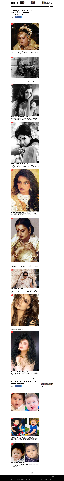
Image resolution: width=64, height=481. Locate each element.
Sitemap (43, 476)
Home (12, 6)
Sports (20, 6)
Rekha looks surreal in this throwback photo (18, 78)
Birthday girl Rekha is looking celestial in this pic (19, 212)
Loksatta (30, 476)
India (14, 6)
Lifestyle (31, 6)
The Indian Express (18, 476)
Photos (47, 6)
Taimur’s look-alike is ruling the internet (18, 462)
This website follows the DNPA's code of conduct (17, 477)
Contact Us (45, 479)
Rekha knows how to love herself (17, 288)
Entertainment (24, 6)
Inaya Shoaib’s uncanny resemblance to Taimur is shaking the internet (23, 437)
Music (34, 6)
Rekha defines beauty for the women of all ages (19, 163)
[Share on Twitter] (21, 17)
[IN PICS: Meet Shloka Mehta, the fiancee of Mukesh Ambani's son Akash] (47, 384)
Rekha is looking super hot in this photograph (19, 326)
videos (44, 6)
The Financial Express (25, 476)
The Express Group (13, 476)
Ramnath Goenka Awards (38, 476)
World (17, 6)
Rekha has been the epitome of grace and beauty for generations (22, 51)
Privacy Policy (49, 479)
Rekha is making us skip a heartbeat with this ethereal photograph (22, 262)
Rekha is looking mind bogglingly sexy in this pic (19, 371)
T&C (52, 479)
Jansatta (33, 476)
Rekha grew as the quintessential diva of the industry (20, 116)
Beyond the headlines (39, 6)
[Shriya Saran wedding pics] (51, 384)
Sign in (50, 6)
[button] (51, 6)
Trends (28, 6)
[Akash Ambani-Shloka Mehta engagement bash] (43, 384)
